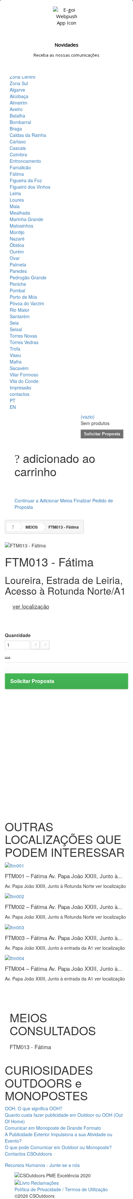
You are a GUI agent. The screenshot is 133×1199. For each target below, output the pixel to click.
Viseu (15, 355)
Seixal (16, 329)
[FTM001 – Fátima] (14, 865)
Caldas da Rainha (28, 135)
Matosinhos (21, 225)
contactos (19, 394)
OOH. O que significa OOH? (33, 1108)
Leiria (15, 193)
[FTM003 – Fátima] (14, 926)
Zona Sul (19, 83)
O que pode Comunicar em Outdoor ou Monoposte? (58, 1147)
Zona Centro (23, 76)
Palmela (18, 264)
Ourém (17, 251)
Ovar (15, 258)
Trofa (15, 348)
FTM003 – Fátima (63, 938)
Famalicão (20, 167)
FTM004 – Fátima (63, 968)
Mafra (16, 361)
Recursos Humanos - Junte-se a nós (42, 1165)
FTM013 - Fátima (30, 1047)
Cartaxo (18, 141)
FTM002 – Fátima (63, 906)
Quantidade (18, 635)
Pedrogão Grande (28, 277)
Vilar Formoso (24, 374)
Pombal (17, 290)
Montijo (17, 232)
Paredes (18, 271)
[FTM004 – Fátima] (14, 957)
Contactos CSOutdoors (28, 1153)
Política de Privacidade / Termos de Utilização (61, 1189)
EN (13, 407)
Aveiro (16, 109)
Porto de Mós (23, 297)
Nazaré (17, 238)
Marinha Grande (26, 219)
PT (12, 400)
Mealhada (20, 212)
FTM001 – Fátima (63, 876)
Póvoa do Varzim (27, 303)
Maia (15, 206)
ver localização (31, 606)
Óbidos (17, 245)
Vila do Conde (24, 381)
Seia (14, 322)
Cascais (18, 148)
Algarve (17, 89)
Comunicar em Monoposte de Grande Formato (53, 1128)
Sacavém (19, 368)
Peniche (18, 284)
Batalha (17, 115)
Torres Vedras (24, 342)
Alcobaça (19, 96)
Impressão (20, 387)
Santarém (20, 316)
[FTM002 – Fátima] (14, 895)
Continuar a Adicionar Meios (43, 500)
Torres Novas (23, 335)
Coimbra (18, 154)
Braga (16, 128)
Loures (17, 199)
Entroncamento (25, 161)
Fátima (17, 174)
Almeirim (18, 102)
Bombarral (20, 122)
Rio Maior (19, 310)
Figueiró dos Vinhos (30, 187)
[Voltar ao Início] (13, 527)
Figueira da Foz (26, 180)
